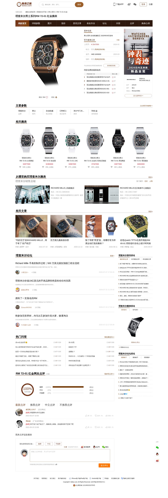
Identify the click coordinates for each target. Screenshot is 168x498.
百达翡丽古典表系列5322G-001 (96, 89)
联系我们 (44, 478)
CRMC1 (63, 111)
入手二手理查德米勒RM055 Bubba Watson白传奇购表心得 (134, 382)
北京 (146, 181)
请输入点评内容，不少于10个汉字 (43, 452)
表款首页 (22, 23)
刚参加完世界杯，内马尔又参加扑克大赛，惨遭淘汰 (134, 374)
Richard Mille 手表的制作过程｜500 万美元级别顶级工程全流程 (134, 362)
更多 (150, 177)
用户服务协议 (62, 478)
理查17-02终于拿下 (126, 398)
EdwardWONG (26, 307)
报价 (63, 23)
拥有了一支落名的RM (126, 370)
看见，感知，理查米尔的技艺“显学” (130, 296)
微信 (106, 447)
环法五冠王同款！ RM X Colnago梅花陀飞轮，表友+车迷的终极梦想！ (134, 272)
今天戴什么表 (26, 325)
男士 (34, 111)
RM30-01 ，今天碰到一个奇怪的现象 (82, 356)
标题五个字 (73, 347)
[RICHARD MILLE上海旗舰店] (49, 194)
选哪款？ (72, 351)
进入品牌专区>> (138, 96)
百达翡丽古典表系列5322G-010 (96, 93)
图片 (50, 23)
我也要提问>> (109, 337)
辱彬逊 (28, 421)
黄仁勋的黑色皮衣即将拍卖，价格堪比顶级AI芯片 (134, 386)
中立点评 (50, 404)
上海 (151, 181)
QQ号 (98, 447)
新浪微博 (87, 447)
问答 (118, 23)
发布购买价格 (111, 65)
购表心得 (146, 23)
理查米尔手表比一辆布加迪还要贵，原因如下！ (134, 378)
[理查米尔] (131, 78)
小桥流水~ (24, 272)
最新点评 (20, 404)
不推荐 (58, 444)
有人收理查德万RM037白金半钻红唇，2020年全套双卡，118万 (32, 347)
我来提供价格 (100, 49)
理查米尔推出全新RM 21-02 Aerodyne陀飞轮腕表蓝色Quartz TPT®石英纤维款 (135, 300)
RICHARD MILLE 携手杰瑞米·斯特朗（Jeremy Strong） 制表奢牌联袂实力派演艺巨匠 (134, 292)
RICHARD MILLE (144, 80)
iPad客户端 (84, 478)
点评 (132, 23)
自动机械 (49, 111)
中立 (49, 444)
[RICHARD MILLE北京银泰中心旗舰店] (119, 194)
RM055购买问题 (74, 361)
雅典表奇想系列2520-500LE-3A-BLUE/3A (97, 81)
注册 (151, 4)
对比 (53, 97)
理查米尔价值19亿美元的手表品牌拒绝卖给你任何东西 (134, 366)
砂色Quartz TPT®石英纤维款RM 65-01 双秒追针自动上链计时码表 (134, 268)
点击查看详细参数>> (146, 106)
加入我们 (52, 478)
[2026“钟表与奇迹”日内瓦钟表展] (138, 30)
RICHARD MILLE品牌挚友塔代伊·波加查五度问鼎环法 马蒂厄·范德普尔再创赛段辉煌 (134, 276)
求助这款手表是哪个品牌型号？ (80, 365)
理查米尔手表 (42, 12)
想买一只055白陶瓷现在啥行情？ (27, 351)
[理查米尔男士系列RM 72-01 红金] (49, 30)
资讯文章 (77, 23)
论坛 (105, 23)
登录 (143, 4)
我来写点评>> (109, 374)
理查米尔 (142, 78)
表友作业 (91, 23)
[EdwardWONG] (17, 307)
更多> (112, 256)
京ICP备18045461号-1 (98, 482)
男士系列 (51, 12)
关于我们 (36, 478)
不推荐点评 (66, 404)
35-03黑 (71, 342)
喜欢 (42, 97)
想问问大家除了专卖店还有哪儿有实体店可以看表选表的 (32, 365)
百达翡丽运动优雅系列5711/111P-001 (97, 77)
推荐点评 (35, 404)
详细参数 (36, 23)
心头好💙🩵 (123, 394)
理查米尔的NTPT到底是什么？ (129, 280)
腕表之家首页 (30, 12)
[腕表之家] (24, 4)
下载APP (120, 4)
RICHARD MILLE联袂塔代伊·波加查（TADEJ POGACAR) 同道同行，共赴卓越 (134, 288)
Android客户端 (96, 478)
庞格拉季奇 (25, 290)
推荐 (39, 444)
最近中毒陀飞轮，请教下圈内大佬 (27, 356)
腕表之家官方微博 (128, 478)
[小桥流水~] (17, 272)
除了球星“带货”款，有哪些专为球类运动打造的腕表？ (134, 264)
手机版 (106, 478)
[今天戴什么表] (17, 325)
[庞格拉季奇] (17, 290)
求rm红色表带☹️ (21, 342)
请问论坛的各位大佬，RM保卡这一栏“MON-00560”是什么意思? (32, 361)
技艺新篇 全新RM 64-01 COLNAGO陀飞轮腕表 (134, 284)
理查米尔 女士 (124, 347)
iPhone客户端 (76, 478)
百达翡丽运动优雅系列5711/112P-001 (97, 85)
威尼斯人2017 (31, 409)
